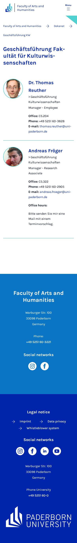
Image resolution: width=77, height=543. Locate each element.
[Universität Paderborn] (38, 516)
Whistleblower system (43, 428)
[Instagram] (32, 366)
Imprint (25, 421)
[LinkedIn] (44, 451)
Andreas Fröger (45, 150)
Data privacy (57, 421)
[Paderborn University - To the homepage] (9, 7)
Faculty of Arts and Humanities (30, 8)
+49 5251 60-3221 (38, 342)
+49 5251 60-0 (38, 495)
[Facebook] (44, 366)
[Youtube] (57, 451)
